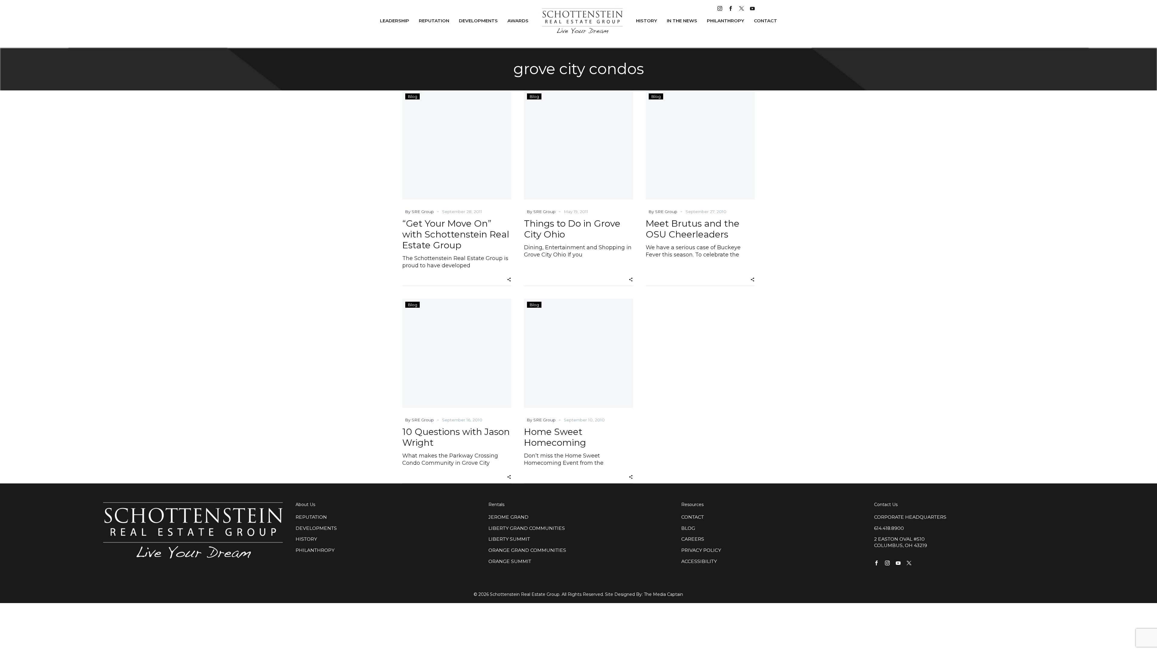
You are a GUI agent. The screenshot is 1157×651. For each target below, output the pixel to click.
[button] (509, 279)
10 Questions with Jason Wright (456, 437)
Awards (517, 21)
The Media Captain (663, 594)
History (646, 21)
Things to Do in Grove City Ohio (572, 229)
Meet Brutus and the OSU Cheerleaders (692, 229)
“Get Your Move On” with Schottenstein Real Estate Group (455, 234)
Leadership (394, 21)
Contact (765, 21)
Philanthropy (725, 21)
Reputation (434, 21)
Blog (412, 96)
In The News (682, 21)
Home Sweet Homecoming (555, 437)
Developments (478, 21)
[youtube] (752, 8)
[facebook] (730, 8)
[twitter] (741, 8)
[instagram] (719, 8)
